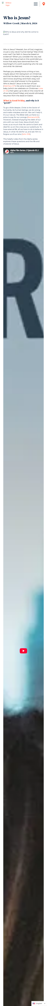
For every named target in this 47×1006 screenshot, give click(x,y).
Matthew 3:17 (9, 86)
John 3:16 (26, 134)
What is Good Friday (14, 100)
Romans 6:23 (33, 117)
